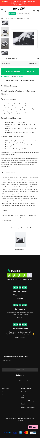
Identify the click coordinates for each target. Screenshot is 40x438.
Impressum (5, 398)
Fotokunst (8, 18)
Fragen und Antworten (28, 395)
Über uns (4, 392)
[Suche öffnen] (6, 11)
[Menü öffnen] (2, 11)
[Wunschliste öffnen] (34, 11)
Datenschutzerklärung (28, 407)
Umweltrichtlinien (7, 395)
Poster (3, 18)
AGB (22, 398)
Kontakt (23, 392)
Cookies (23, 404)
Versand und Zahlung (27, 401)
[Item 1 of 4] (24, 39)
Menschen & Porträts (18, 18)
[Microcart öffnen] (38, 11)
